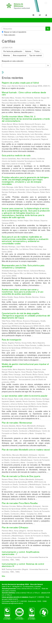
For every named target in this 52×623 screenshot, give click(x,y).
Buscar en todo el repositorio (15, 32)
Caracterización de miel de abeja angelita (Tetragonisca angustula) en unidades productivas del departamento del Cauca (26, 315)
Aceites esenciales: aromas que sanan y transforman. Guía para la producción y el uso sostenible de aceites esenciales (22, 291)
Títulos (36, 51)
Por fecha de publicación (12, 51)
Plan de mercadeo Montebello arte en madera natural (26, 449)
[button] (33, 15)
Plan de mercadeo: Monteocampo (17, 422)
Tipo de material (35, 55)
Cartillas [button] (7, 20)
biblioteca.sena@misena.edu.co (12, 603)
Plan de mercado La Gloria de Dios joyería (21, 476)
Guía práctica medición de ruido (16, 155)
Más (3, 576)
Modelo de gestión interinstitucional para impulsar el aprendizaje (25, 365)
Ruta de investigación (11, 339)
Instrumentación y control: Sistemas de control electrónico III (23, 565)
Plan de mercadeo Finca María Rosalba (19, 503)
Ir (48, 65)
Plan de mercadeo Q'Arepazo (15, 527)
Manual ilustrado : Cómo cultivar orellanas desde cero (24, 93)
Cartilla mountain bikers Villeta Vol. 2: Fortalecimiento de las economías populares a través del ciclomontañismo (26, 118)
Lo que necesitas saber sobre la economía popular (24, 395)
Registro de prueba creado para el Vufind (20, 82)
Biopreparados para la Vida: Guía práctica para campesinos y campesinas (23, 266)
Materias (6, 55)
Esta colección (9, 35)
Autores (28, 51)
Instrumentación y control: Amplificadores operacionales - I (20, 553)
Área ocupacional (19, 55)
